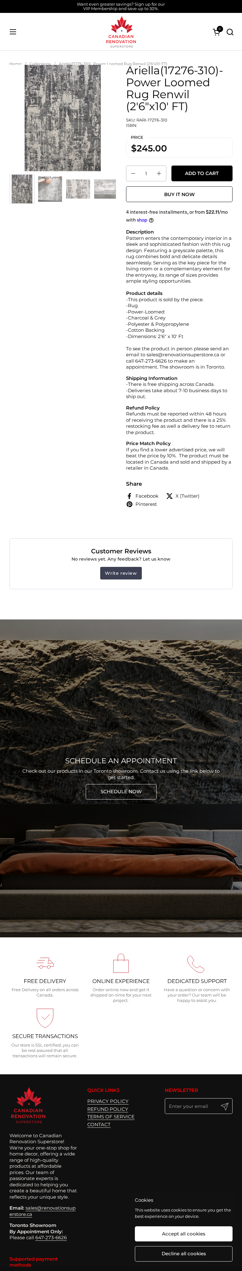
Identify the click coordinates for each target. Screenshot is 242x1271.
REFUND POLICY (107, 1109)
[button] (230, 32)
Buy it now (179, 194)
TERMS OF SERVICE (111, 1117)
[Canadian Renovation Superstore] (121, 32)
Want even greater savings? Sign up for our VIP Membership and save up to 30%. (121, 6)
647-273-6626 (51, 1237)
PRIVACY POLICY (108, 1101)
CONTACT (99, 1124)
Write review (121, 573)
